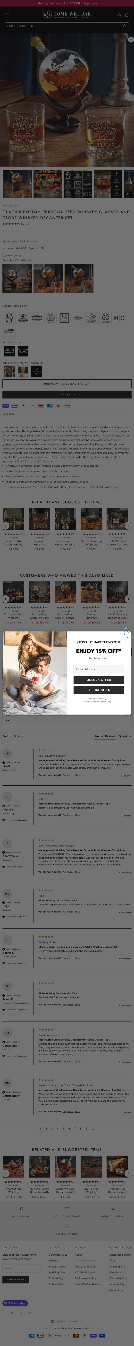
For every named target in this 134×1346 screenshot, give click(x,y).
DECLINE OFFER (99, 689)
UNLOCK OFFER (99, 679)
